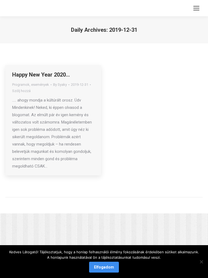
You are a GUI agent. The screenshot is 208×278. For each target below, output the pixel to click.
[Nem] (201, 261)
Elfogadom (104, 267)
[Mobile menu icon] (196, 8)
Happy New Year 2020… (41, 74)
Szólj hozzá (21, 91)
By (60, 85)
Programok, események (30, 85)
